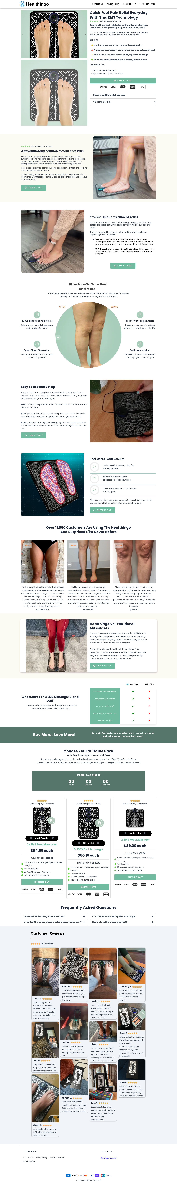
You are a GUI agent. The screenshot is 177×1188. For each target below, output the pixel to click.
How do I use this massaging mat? (109, 922)
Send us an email (108, 1158)
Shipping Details (101, 101)
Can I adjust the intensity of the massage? (114, 916)
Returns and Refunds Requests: (109, 95)
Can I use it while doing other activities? (44, 916)
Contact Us (97, 4)
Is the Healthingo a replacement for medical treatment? (52, 922)
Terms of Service (147, 4)
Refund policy (29, 1161)
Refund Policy (129, 4)
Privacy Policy (112, 4)
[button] (123, 95)
